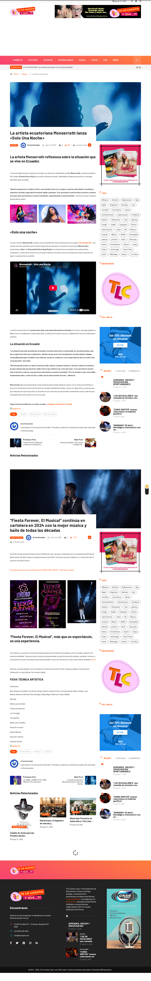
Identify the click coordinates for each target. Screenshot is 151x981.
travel (104, 254)
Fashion (104, 220)
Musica (82, 60)
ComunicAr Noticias (73, 899)
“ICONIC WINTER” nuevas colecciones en (88, 954)
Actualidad (117, 407)
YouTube (134, 254)
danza (127, 210)
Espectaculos (123, 215)
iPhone (133, 225)
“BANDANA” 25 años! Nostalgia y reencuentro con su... (127, 427)
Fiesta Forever (25, 752)
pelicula (104, 239)
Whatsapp (113, 254)
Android (115, 200)
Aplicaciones (127, 200)
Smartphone (115, 244)
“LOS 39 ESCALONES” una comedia (86, 939)
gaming (134, 220)
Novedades (134, 235)
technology (115, 249)
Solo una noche (49, 414)
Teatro (94, 60)
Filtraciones (115, 220)
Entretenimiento (79, 827)
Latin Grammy (107, 230)
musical (104, 235)
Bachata (125, 205)
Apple (104, 205)
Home (15, 74)
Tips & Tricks (127, 249)
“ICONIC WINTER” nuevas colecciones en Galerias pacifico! (43, 67)
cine (133, 205)
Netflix (123, 235)
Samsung (132, 239)
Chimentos (18, 60)
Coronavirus (116, 210)
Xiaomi (124, 254)
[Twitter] (136, 1)
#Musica (105, 200)
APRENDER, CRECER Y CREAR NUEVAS (79, 924)
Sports (126, 244)
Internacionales (65, 60)
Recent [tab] (107, 371)
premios (114, 239)
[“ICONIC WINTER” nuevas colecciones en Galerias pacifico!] (72, 952)
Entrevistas (117, 377)
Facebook (135, 215)
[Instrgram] (140, 1)
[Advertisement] (75, 40)
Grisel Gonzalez (33, 145)
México (114, 235)
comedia (105, 210)
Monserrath (35, 414)
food (126, 220)
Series (115, 60)
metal (118, 230)
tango (135, 244)
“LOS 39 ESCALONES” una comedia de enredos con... (126, 396)
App (137, 200)
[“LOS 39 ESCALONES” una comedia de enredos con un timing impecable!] (72, 937)
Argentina (113, 205)
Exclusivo (33, 60)
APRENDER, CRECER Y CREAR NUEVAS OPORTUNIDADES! (123, 382)
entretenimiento (108, 215)
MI (125, 230)
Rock (123, 239)
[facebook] (131, 1)
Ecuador (23, 414)
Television (48, 60)
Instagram (123, 225)
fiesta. (93, 660)
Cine (105, 60)
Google (104, 225)
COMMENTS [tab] (134, 371)
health (113, 225)
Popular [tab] (121, 371)
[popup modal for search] (137, 60)
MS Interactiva (71, 902)
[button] (137, 67)
